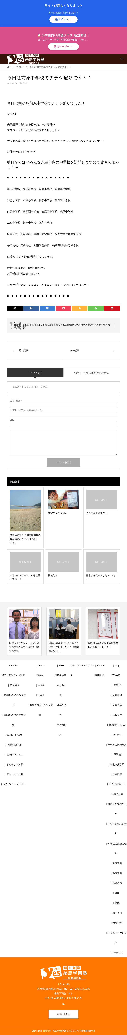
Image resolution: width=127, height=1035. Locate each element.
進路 (117, 893)
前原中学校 (39, 325)
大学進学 (117, 705)
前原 (32, 325)
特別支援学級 (117, 764)
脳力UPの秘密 (14, 734)
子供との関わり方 (117, 744)
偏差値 (26, 325)
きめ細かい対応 (15, 764)
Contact (82, 665)
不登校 (117, 754)
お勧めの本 (117, 922)
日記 (25, 83)
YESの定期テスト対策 (13, 675)
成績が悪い (102, 325)
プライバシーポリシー (14, 784)
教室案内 (117, 912)
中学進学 (117, 734)
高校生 (41, 675)
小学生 (42, 695)
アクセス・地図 (15, 774)
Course (41, 665)
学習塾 (82, 325)
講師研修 (99, 675)
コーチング (117, 952)
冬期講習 (117, 873)
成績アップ (91, 325)
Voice (62, 665)
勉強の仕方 (61, 325)
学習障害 (117, 774)
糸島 (25, 327)
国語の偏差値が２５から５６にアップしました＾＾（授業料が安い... (30, 647)
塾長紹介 (14, 685)
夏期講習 (117, 863)
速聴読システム (117, 724)
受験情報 (117, 695)
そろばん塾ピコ (117, 784)
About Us (13, 665)
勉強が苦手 (50, 325)
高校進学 (117, 715)
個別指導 (18, 325)
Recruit (100, 665)
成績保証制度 (15, 744)
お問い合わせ (63, 1014)
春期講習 (117, 883)
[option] (30, 631)
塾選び (117, 685)
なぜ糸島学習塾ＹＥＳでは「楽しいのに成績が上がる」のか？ (108, 647)
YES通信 (115, 675)
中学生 (42, 685)
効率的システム (15, 754)
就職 (117, 903)
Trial (91, 665)
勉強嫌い (71, 325)
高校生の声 (60, 675)
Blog (117, 665)
